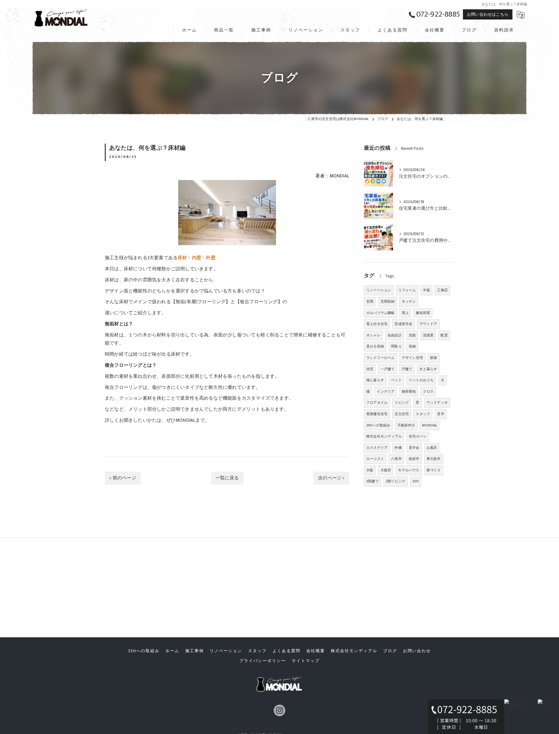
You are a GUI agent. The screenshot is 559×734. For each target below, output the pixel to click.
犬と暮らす (428, 369)
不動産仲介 (406, 425)
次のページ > (331, 478)
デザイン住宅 (412, 358)
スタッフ (423, 414)
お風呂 (432, 448)
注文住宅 (402, 414)
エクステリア (377, 448)
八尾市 (396, 459)
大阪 (369, 470)
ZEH (415, 481)
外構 (398, 448)
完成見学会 (403, 324)
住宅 (369, 369)
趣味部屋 (423, 313)
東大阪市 (434, 459)
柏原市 (414, 459)
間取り (396, 346)
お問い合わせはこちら (487, 14)
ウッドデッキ (437, 402)
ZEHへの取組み (378, 425)
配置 (444, 335)
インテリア (386, 391)
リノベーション (378, 290)
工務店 (442, 290)
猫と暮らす (375, 380)
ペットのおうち (421, 380)
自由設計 (395, 335)
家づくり (434, 470)
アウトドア (428, 324)
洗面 (412, 335)
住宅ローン (418, 436)
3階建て (372, 481)
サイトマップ (306, 661)
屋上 (405, 313)
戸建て (407, 369)
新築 (433, 358)
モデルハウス (408, 470)
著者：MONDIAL (332, 176)
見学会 (414, 448)
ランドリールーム (380, 358)
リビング (402, 402)
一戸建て (388, 369)
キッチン (409, 301)
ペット (396, 380)
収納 (412, 346)
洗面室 (428, 335)
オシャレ (373, 335)
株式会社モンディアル (384, 436)
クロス (428, 391)
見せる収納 (375, 346)
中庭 (426, 290)
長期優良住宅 (377, 414)
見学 (440, 414)
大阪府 (386, 470)
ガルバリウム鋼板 (380, 313)
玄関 (369, 301)
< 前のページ (122, 478)
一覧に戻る (227, 478)
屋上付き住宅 (377, 324)
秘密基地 (409, 391)
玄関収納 (388, 301)
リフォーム (407, 290)
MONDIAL (429, 425)
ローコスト (375, 459)
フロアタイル (377, 402)
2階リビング (395, 481)
